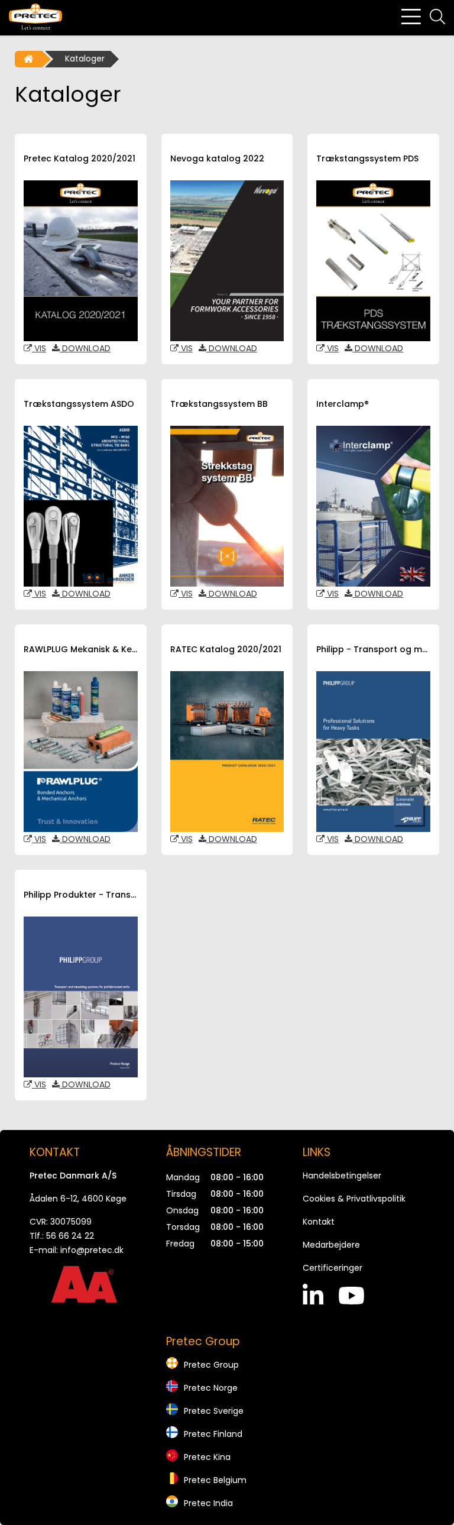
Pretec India (208, 1503)
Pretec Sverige (214, 1411)
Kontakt (319, 1222)
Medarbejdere (331, 1245)
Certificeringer (332, 1268)
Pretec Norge (211, 1388)
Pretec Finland (213, 1434)
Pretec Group (211, 1365)
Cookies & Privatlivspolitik (354, 1199)
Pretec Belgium (215, 1480)
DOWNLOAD (85, 348)
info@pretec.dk (92, 1250)
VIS (39, 348)
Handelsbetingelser (342, 1175)
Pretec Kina (207, 1457)
